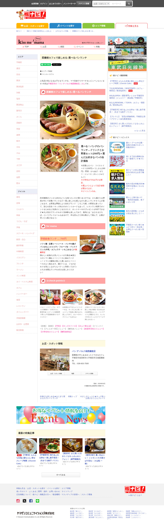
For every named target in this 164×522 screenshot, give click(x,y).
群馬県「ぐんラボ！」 (77, 515)
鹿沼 (18, 68)
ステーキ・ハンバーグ (25, 233)
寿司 (18, 197)
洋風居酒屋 (20, 318)
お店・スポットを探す (34, 26)
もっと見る (140, 131)
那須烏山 (20, 105)
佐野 (18, 177)
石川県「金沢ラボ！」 (77, 517)
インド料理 (20, 276)
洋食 (18, 227)
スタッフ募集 (86, 494)
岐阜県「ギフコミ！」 (114, 513)
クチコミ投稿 (83, 4)
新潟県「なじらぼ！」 (96, 513)
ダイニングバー (22, 312)
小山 (18, 153)
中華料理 (20, 251)
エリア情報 (100, 26)
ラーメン (20, 270)
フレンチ (20, 264)
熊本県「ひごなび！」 (96, 511)
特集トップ (72, 396)
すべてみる (60, 475)
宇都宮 (19, 62)
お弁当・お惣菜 (22, 324)
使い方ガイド (21, 491)
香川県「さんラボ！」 (96, 515)
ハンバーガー (21, 294)
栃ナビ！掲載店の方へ (42, 494)
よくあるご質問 (35, 491)
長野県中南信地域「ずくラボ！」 (136, 513)
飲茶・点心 (20, 239)
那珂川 (19, 111)
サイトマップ (67, 491)
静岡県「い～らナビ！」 (133, 515)
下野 (18, 159)
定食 (18, 203)
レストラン (20, 306)
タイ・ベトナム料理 (24, 282)
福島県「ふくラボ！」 (77, 513)
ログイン (43, 4)
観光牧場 (20, 330)
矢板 (18, 93)
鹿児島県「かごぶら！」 (96, 517)
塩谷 (18, 99)
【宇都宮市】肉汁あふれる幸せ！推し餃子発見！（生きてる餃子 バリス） (49, 458)
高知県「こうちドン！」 (133, 517)
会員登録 (35, 4)
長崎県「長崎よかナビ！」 (134, 511)
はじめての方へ (55, 4)
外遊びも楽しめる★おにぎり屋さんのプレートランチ (52, 397)
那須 (18, 80)
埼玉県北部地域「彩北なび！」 (115, 518)
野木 (18, 183)
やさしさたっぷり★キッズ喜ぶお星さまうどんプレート (92, 397)
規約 (45, 491)
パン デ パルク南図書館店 (84, 351)
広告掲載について (23, 494)
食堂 (18, 300)
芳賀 (18, 129)
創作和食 (20, 245)
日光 (18, 74)
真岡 (18, 135)
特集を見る (133, 26)
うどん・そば (21, 221)
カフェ (19, 288)
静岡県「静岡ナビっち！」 (115, 511)
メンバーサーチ (69, 4)
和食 (18, 215)
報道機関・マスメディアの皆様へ (66, 494)
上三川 (19, 165)
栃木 (18, 141)
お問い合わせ (54, 491)
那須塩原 (20, 87)
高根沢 (19, 123)
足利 (18, 171)
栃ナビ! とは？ (136, 495)
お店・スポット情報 (56, 373)
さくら (19, 117)
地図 (72, 373)
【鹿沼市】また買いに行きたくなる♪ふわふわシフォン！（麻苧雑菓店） (72, 456)
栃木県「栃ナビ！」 (76, 511)
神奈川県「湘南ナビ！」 (115, 515)
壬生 (18, 147)
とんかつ (20, 209)
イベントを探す (67, 26)
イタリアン (20, 258)
